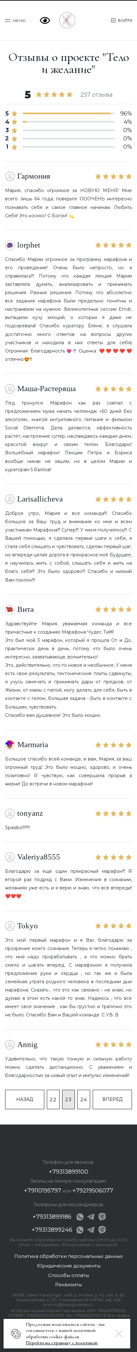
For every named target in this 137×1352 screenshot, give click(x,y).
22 (53, 1099)
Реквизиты (68, 1285)
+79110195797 (42, 1190)
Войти (125, 20)
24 (84, 1099)
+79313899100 (68, 1171)
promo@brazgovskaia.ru (68, 1304)
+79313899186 (51, 1216)
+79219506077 (92, 1190)
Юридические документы (68, 1266)
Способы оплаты (68, 1275)
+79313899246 (52, 1229)
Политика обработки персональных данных (68, 1256)
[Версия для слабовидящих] (46, 20)
